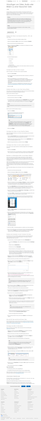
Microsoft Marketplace (16, 408)
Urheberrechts (9, 328)
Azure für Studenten (30, 399)
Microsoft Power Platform (16, 409)
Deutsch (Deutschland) (4, 414)
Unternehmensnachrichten (30, 405)
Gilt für (8, 9)
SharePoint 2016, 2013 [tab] (10, 32)
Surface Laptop (2, 391)
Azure (1, 405)
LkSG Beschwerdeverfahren (30, 409)
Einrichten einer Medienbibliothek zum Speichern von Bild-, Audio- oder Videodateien (20, 84)
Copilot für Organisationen (3, 394)
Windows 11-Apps (2, 399)
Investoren (29, 408)
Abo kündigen (7, 418)
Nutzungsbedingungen (19, 418)
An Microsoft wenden (3, 418)
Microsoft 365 (2, 408)
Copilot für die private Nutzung (4, 395)
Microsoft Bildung (29, 390)
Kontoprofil (15, 390)
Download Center (16, 391)
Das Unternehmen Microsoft (30, 404)
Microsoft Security (2, 404)
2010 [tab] (15, 32)
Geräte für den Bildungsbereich (31, 391)
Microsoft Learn (15, 404)
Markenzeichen (23, 418)
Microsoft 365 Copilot (3, 409)
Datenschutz (14, 418)
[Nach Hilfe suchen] (37, 1)
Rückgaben (15, 394)
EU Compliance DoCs (36, 418)
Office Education (29, 395)
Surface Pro (2, 390)
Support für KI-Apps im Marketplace (17, 405)
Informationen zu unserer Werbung (29, 418)
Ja (23, 386)
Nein (28, 386)
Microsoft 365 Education (30, 394)
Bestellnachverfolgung (16, 395)
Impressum (11, 418)
